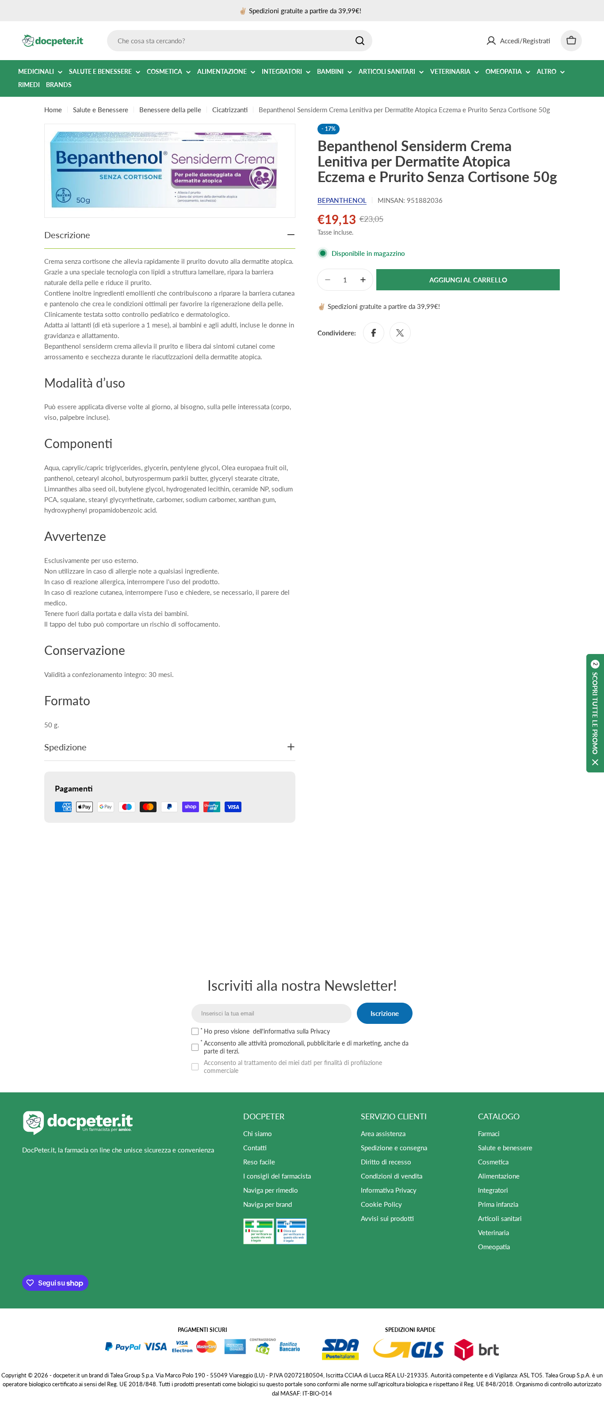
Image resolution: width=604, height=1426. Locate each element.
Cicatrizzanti (230, 110)
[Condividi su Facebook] (373, 332)
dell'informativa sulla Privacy (291, 1031)
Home (53, 110)
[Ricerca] (360, 40)
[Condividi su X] (400, 332)
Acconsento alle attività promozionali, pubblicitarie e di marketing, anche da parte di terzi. (306, 1047)
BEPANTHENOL (342, 200)
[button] (595, 713)
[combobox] (239, 40)
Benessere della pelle (170, 110)
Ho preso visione (267, 1031)
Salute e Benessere (100, 110)
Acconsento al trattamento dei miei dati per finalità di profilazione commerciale (293, 1066)
